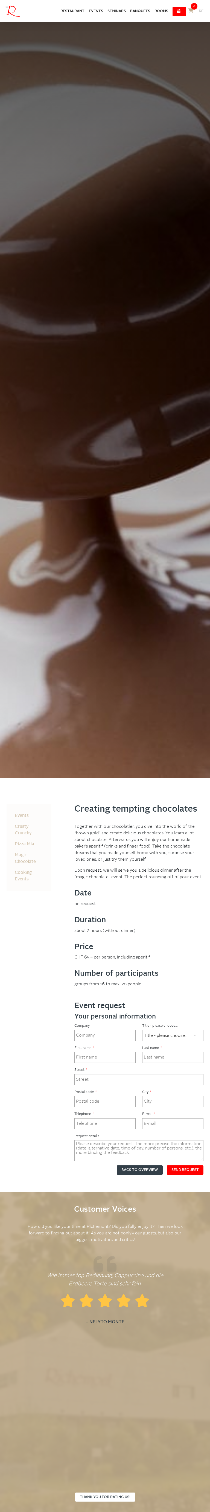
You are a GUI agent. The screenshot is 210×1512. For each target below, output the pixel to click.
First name (84, 1048)
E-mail (148, 1114)
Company (82, 1026)
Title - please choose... (160, 1026)
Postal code (85, 1092)
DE (201, 11)
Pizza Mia (24, 844)
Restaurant (72, 11)
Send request (185, 1170)
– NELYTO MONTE (105, 1322)
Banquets (140, 11)
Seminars (116, 11)
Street (80, 1070)
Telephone (84, 1114)
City (146, 1092)
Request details (86, 1136)
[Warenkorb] (190, 11)
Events (96, 11)
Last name (152, 1048)
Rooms (161, 11)
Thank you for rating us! (105, 1497)
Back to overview (139, 1170)
